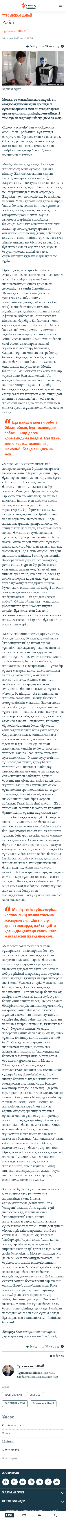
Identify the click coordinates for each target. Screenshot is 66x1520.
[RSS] (48, 1482)
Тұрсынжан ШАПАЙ (15, 31)
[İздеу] (55, 1515)
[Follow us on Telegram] (39, 1482)
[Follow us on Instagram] (31, 1482)
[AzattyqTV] (39, 1515)
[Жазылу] (56, 1482)
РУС (24, 1515)
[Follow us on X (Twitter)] (14, 1482)
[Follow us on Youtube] (22, 1482)
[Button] (31, 46)
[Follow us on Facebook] (5, 1482)
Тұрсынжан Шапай (17, 15)
